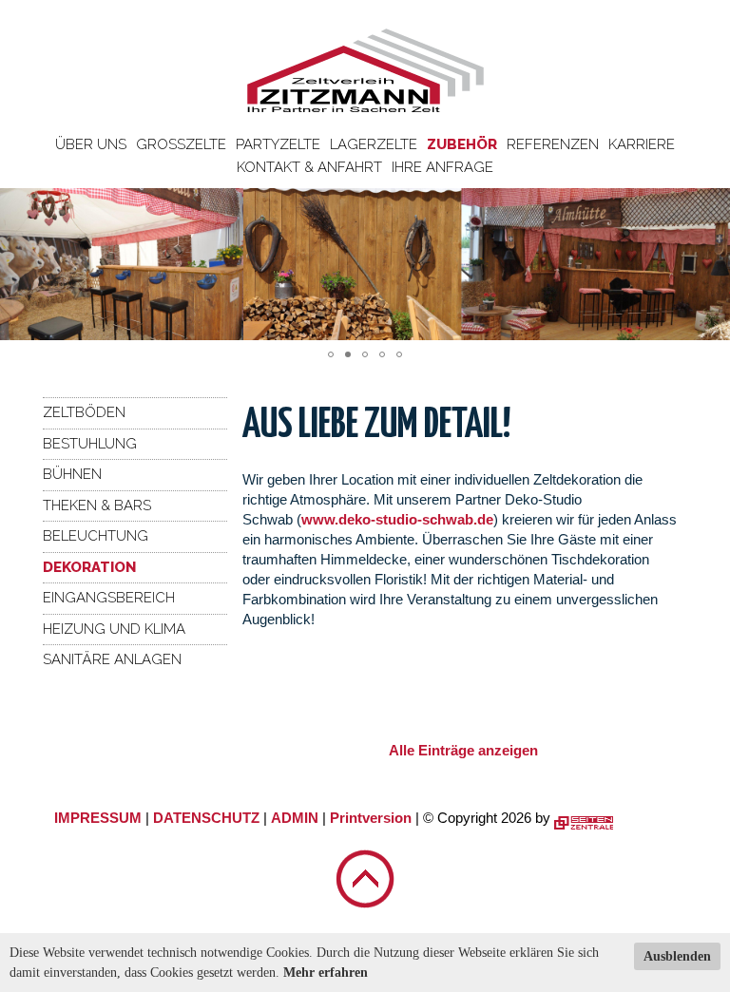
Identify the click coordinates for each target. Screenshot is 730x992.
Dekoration (89, 567)
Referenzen (553, 144)
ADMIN (294, 818)
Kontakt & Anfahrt (309, 167)
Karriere (641, 144)
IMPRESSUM (98, 818)
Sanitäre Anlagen (112, 659)
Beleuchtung (95, 535)
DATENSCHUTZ (206, 818)
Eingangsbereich (109, 597)
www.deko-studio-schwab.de (397, 519)
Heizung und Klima (114, 629)
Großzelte (181, 144)
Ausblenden (677, 956)
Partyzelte (278, 144)
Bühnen (72, 474)
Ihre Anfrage (442, 167)
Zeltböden (84, 412)
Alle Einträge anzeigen (463, 750)
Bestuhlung (90, 443)
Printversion (371, 818)
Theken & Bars (97, 505)
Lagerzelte (373, 144)
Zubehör (462, 144)
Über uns (90, 144)
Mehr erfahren (325, 972)
